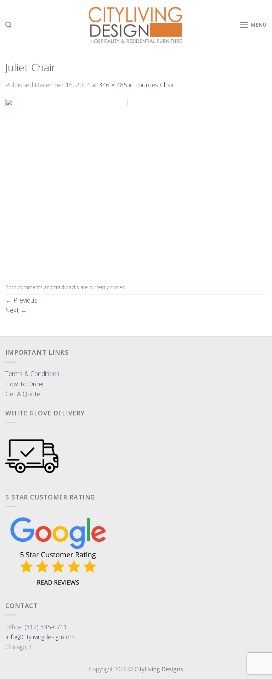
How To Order (24, 384)
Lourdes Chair (154, 85)
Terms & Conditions (32, 373)
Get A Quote (22, 394)
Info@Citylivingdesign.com (40, 637)
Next (16, 310)
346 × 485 (113, 85)
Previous (21, 300)
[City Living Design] (136, 25)
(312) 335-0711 (45, 627)
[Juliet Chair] (66, 184)
